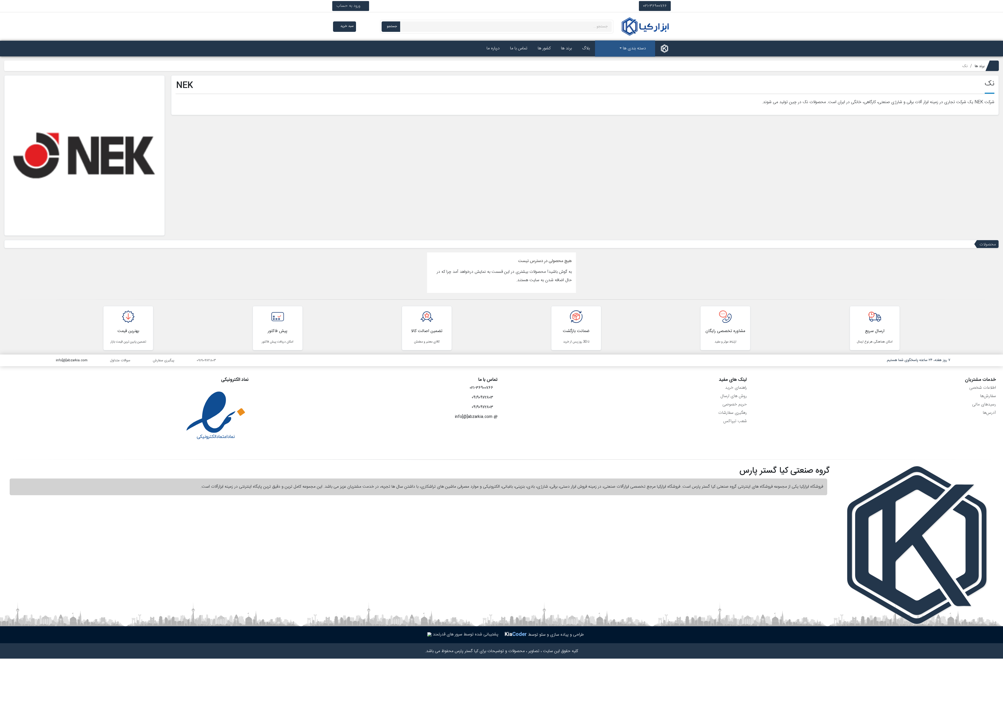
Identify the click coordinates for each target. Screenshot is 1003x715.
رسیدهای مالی (984, 404)
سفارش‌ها (988, 396)
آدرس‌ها (989, 412)
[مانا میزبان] (429, 634)
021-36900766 (655, 6)
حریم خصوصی (734, 404)
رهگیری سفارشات (732, 412)
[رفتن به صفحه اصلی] (664, 48)
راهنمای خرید (736, 387)
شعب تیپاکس (735, 421)
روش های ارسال (733, 396)
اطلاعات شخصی (982, 387)
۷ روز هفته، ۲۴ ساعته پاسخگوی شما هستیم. (918, 360)
